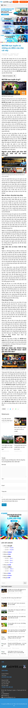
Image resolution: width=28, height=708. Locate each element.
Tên (3, 478)
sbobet (10, 575)
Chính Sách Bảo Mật (20, 703)
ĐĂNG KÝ (16, 1)
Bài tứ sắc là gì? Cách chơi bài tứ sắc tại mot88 (20, 429)
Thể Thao (4, 675)
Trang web (4, 491)
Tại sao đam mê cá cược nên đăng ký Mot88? (17, 624)
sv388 (8, 577)
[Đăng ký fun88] (14, 525)
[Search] (25, 583)
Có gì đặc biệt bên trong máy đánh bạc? (11, 597)
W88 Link (9, 703)
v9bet (9, 573)
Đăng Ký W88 (5, 680)
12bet (9, 554)
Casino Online (5, 673)
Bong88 (11, 547)
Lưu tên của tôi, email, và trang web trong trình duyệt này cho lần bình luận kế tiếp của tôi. (13, 500)
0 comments (10, 55)
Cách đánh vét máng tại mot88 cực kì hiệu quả (7, 447)
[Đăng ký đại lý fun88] (14, 12)
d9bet (11, 558)
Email (3, 485)
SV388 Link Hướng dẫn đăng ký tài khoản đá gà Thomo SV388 (17, 590)
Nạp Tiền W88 (5, 683)
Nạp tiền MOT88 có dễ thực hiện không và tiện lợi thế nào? (16, 637)
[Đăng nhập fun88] (14, 38)
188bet (11, 568)
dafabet (10, 552)
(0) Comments (18, 600)
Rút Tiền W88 (5, 685)
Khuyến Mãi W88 (6, 682)
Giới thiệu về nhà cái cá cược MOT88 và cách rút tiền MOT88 (16, 652)
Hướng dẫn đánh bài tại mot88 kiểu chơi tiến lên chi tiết (20, 447)
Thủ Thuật (5, 55)
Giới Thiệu (14, 703)
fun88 (9, 564)
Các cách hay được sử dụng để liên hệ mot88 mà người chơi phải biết (17, 630)
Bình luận (4, 464)
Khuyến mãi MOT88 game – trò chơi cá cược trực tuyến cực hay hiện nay (17, 645)
